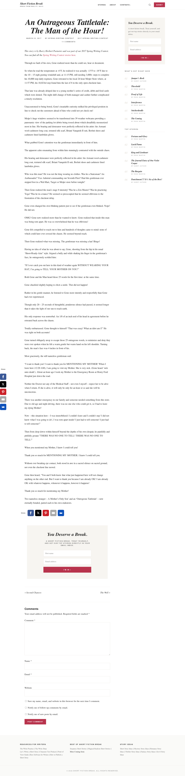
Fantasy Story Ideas (148, 751)
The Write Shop (41, 748)
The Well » (105, 592)
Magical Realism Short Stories (99, 748)
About (113, 5)
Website (28, 687)
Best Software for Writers (39, 754)
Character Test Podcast (48, 751)
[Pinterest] (46, 513)
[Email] (53, 513)
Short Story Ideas (126, 748)
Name (28, 660)
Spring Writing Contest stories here (59, 54)
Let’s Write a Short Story (29, 751)
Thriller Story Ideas (132, 751)
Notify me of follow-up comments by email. (48, 707)
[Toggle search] (149, 5)
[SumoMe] (61, 513)
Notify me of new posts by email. (43, 714)
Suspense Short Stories (78, 748)
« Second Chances (33, 592)
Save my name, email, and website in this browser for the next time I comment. (64, 701)
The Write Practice (26, 748)
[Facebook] (31, 513)
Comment (30, 620)
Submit (159, 5)
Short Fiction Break (31, 3)
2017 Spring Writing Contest (93, 38)
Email (28, 674)
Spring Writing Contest (61, 38)
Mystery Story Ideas (141, 748)
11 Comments (68, 42)
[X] (38, 513)
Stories (102, 5)
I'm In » (67, 570)
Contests (125, 5)
